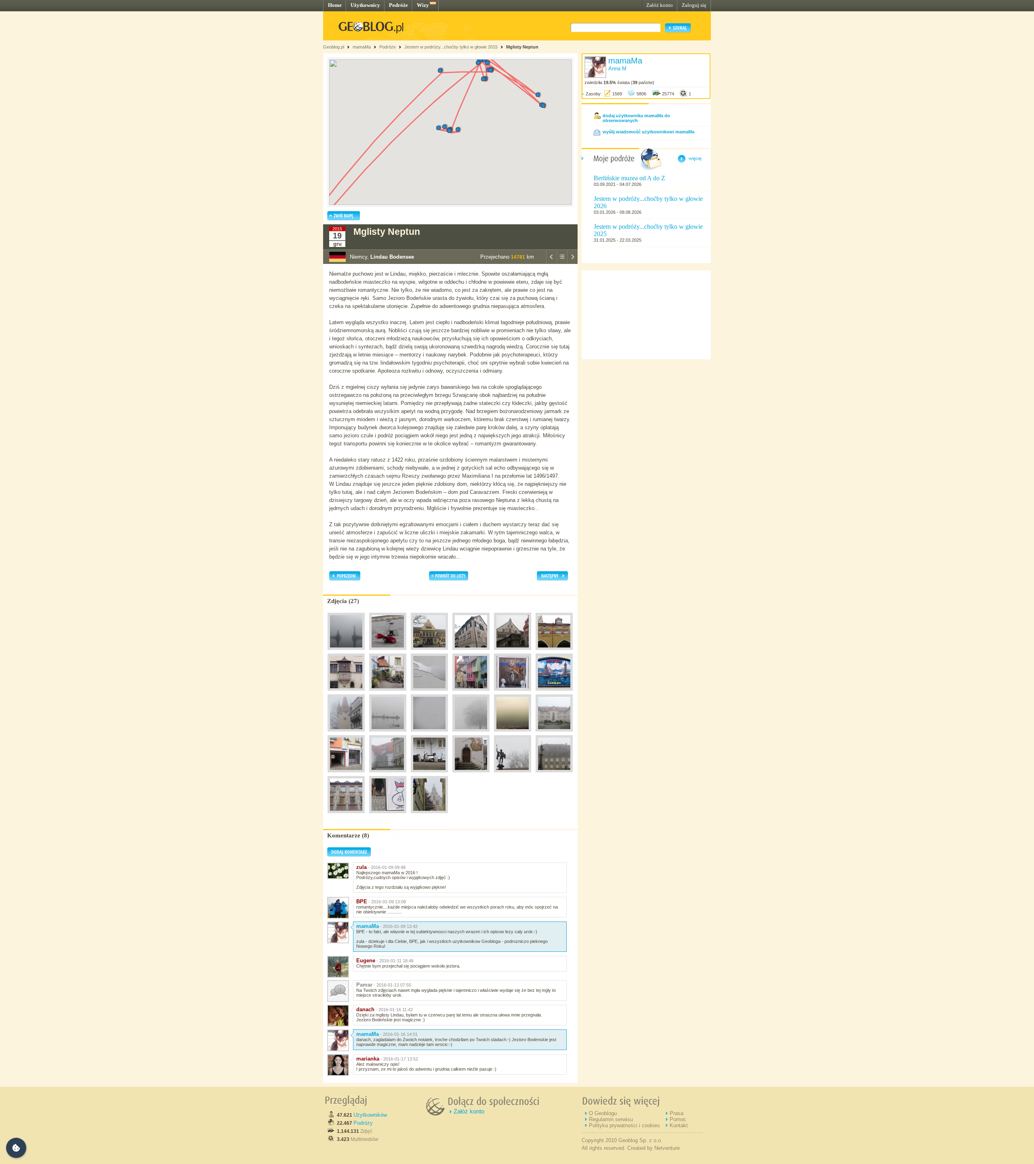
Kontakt (679, 1125)
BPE (361, 901)
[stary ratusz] (512, 651)
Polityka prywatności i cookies (624, 1125)
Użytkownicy (365, 5)
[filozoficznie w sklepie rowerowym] (512, 692)
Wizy (423, 5)
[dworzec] (429, 651)
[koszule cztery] (387, 774)
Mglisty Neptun (522, 46)
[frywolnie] (471, 692)
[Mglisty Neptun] (346, 651)
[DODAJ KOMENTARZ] (349, 854)
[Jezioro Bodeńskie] (512, 733)
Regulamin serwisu (611, 1119)
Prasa (676, 1113)
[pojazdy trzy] (429, 774)
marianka (367, 1059)
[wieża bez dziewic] (346, 733)
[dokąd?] (387, 733)
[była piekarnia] (554, 651)
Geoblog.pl (333, 46)
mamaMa (362, 46)
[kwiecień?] (387, 692)
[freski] (471, 651)
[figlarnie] (429, 815)
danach (365, 1009)
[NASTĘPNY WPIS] (572, 261)
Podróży (363, 1123)
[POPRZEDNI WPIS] (551, 261)
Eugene (365, 960)
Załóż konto (659, 5)
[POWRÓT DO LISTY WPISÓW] (562, 261)
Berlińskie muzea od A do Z (629, 178)
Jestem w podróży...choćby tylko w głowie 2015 (451, 46)
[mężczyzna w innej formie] (387, 815)
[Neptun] (512, 774)
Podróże (398, 5)
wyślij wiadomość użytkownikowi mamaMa (648, 131)
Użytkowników (370, 1115)
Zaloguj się (694, 5)
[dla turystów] (554, 692)
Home (335, 5)
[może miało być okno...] (346, 774)
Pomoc (678, 1119)
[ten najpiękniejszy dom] (554, 774)
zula (361, 867)
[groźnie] (471, 774)
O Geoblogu (603, 1113)
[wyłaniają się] (429, 733)
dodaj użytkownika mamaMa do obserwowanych (636, 118)
